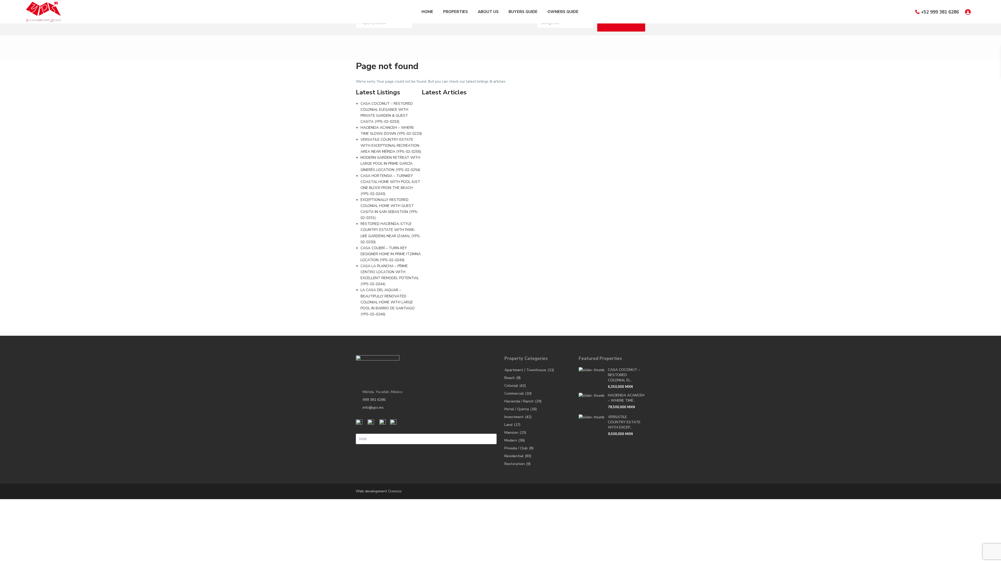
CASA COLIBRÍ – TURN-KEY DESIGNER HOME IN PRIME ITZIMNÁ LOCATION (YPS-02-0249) (391, 254)
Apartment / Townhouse (525, 370)
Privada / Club (516, 448)
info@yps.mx (373, 407)
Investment (514, 416)
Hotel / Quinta (516, 409)
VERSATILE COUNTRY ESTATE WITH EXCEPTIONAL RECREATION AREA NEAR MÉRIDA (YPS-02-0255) (391, 145)
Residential (513, 456)
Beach (509, 377)
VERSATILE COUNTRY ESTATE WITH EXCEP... (624, 422)
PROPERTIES (455, 11)
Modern (510, 440)
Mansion (511, 432)
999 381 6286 (374, 399)
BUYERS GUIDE (523, 11)
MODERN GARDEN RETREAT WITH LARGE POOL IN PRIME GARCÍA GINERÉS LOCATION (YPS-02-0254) (390, 163)
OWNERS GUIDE (562, 11)
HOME (427, 11)
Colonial (511, 385)
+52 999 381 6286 (940, 12)
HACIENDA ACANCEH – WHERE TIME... (626, 398)
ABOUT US (488, 11)
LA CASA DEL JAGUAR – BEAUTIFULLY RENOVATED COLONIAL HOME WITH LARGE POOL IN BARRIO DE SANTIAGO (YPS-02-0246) (388, 301)
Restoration (514, 463)
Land (508, 424)
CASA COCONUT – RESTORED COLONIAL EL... (624, 375)
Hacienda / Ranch (519, 401)
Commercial (514, 393)
